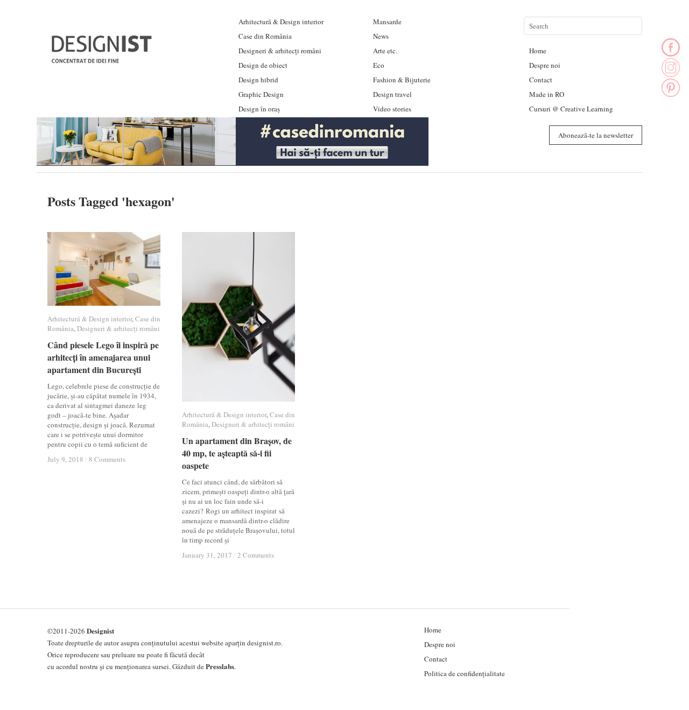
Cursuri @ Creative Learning (571, 109)
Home (537, 50)
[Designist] (102, 59)
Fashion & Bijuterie (402, 80)
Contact (540, 80)
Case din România (265, 36)
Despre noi (544, 65)
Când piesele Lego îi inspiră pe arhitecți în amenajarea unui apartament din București (103, 357)
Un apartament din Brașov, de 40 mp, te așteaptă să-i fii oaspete (237, 453)
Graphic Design (261, 94)
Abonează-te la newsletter (595, 135)
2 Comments (255, 555)
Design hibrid (258, 80)
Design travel (392, 94)
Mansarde (387, 21)
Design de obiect (262, 65)
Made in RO (546, 94)
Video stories (392, 109)
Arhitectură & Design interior (281, 21)
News (381, 36)
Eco (378, 65)
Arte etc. (385, 50)
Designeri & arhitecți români (279, 50)
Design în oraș (259, 109)
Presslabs (220, 666)
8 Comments (107, 459)
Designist (100, 630)
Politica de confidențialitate (464, 673)
